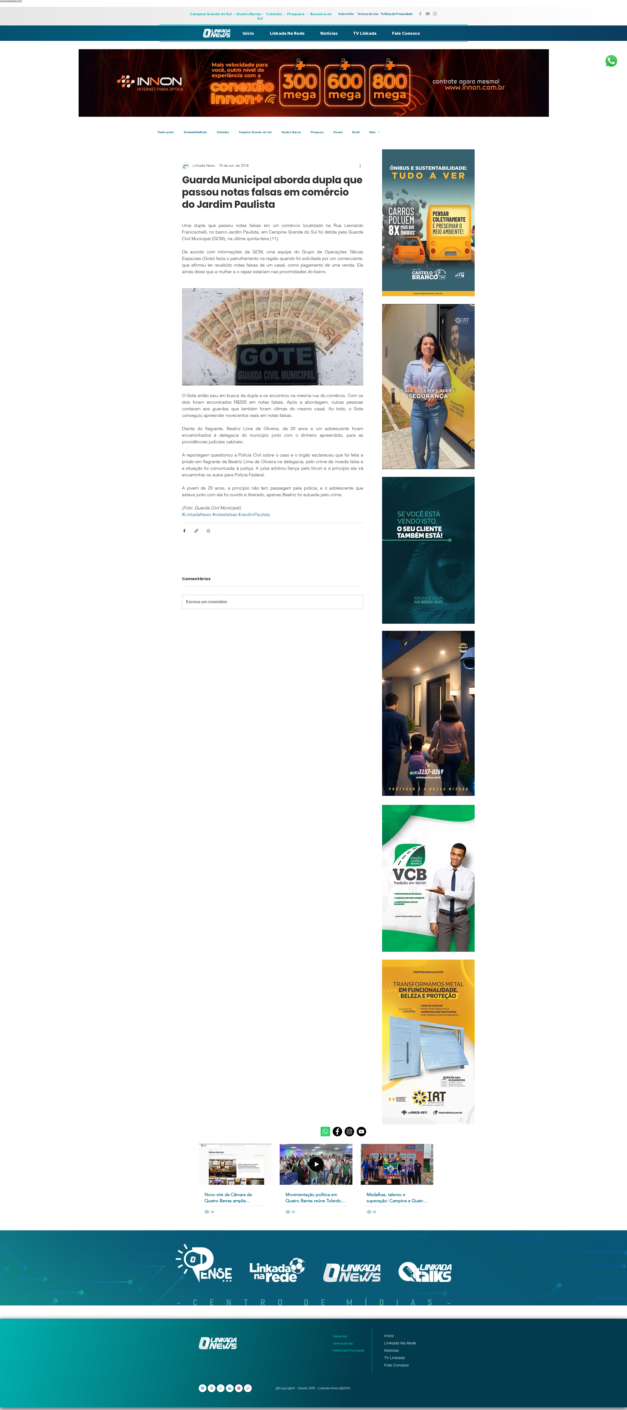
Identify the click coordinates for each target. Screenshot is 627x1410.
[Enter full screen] (468, 462)
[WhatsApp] (221, 1388)
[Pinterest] (239, 1388)
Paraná (337, 132)
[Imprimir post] (208, 531)
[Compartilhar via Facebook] (184, 531)
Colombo (274, 14)
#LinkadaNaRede (195, 132)
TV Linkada (394, 1357)
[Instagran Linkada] (435, 13)
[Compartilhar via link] (196, 531)
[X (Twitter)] (212, 1388)
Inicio (389, 1335)
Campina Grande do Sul (211, 14)
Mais (372, 132)
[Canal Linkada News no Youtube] (427, 13)
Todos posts (165, 132)
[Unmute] (397, 462)
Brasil (356, 132)
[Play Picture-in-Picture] (460, 462)
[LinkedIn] (230, 1388)
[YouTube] (361, 1131)
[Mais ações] (360, 165)
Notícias (391, 1350)
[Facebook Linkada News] (420, 13)
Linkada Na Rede (400, 1343)
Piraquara (295, 14)
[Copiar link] (248, 1388)
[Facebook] (337, 1131)
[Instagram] (349, 1131)
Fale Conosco (396, 1365)
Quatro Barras (248, 14)
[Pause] (388, 462)
